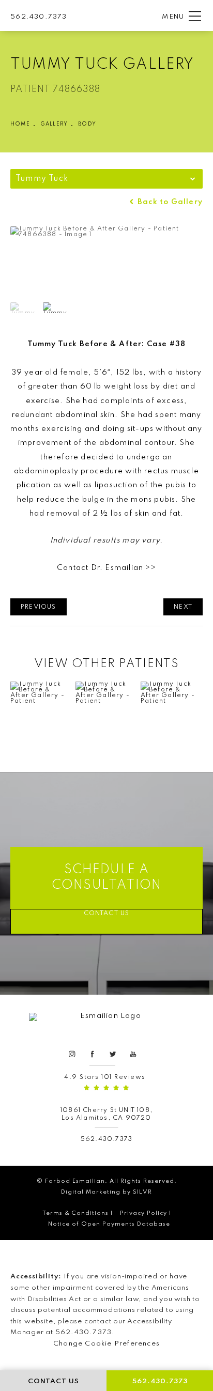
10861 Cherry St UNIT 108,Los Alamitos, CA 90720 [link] (106, 1114)
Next (183, 607)
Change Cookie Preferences (106, 1343)
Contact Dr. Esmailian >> (106, 567)
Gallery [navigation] (54, 124)
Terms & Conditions (75, 1213)
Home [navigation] (20, 124)
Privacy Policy (143, 1213)
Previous (38, 607)
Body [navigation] (87, 124)
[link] (38, 16)
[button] (195, 16)
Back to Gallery (169, 202)
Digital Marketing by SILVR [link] (106, 1192)
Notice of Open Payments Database (109, 1224)
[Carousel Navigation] (106, 713)
